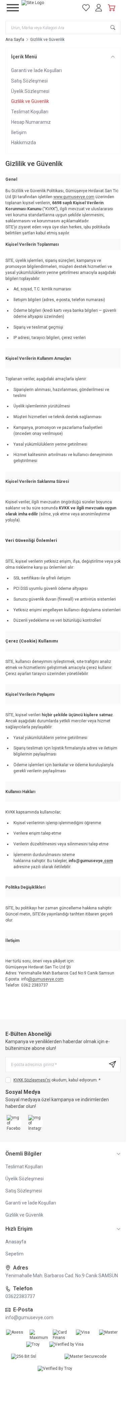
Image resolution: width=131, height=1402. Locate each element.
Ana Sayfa (14, 39)
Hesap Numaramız (31, 122)
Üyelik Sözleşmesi (30, 91)
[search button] (113, 27)
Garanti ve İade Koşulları (36, 70)
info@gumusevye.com (29, 1317)
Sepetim (14, 1253)
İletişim (19, 132)
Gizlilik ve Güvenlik (30, 101)
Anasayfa (15, 1241)
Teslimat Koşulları (29, 111)
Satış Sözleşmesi (29, 80)
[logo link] (47, 7)
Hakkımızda (23, 142)
